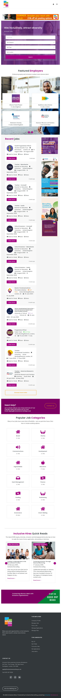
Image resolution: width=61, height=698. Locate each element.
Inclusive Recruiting (13, 567)
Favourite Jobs (36, 646)
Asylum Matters (45, 122)
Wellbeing (50, 544)
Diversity (11, 544)
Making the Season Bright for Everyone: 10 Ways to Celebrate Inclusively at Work (43, 563)
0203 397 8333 (52, 598)
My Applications (36, 649)
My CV (33, 641)
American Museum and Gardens (16, 122)
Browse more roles (20, 393)
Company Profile (36, 620)
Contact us (50, 406)
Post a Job (34, 625)
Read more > (11, 580)
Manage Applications (37, 628)
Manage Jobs (35, 623)
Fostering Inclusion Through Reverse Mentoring (16, 562)
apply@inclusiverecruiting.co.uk (11, 669)
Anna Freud (45, 105)
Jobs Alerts (35, 651)
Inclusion (17, 544)
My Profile (34, 644)
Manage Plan (35, 630)
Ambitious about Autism (16, 105)
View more (11, 158)
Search (30, 57)
